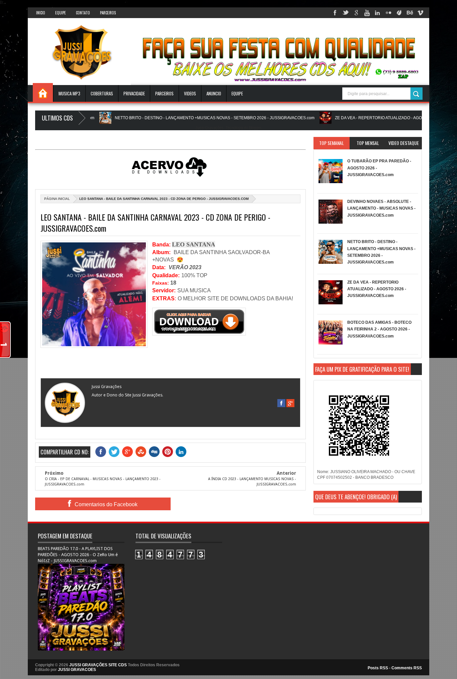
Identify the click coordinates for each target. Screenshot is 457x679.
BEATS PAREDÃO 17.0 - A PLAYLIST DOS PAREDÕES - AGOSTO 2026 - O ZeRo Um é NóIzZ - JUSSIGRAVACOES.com (78, 554)
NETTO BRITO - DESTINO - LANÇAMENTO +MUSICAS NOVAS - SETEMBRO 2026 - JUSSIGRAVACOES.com (196, 118)
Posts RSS (378, 668)
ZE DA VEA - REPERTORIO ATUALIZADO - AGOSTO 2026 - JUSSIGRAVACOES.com (376, 289)
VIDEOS (190, 93)
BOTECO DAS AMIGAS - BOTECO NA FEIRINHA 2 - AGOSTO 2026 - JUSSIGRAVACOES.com (379, 329)
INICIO (40, 12)
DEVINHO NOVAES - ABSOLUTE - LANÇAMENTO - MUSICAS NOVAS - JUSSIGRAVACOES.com (381, 208)
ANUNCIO (213, 93)
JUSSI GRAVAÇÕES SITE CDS (98, 665)
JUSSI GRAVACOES (77, 669)
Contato (83, 12)
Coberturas (102, 93)
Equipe (60, 12)
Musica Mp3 (69, 93)
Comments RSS (406, 668)
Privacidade (134, 93)
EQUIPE (237, 93)
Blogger (255, 128)
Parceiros (108, 12)
